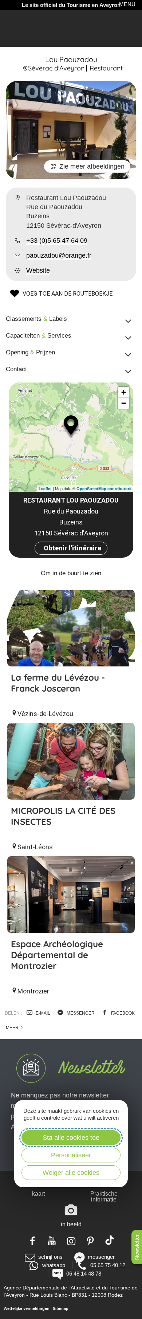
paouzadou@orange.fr (58, 255)
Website (38, 270)
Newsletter (137, 1247)
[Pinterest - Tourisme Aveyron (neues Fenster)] (90, 1240)
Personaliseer (71, 1155)
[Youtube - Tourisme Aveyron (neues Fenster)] (52, 1240)
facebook (122, 1013)
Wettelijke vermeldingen (27, 1308)
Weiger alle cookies (71, 1172)
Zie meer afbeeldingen (92, 166)
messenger (80, 1013)
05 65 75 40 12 (107, 1265)
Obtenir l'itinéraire (72, 548)
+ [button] (123, 392)
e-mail (42, 1013)
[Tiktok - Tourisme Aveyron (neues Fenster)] (110, 1240)
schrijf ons (50, 1257)
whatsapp (53, 1265)
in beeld (71, 1224)
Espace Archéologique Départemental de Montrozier (57, 954)
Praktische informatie (104, 1197)
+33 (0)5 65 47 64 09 (56, 240)
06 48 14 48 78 (83, 1273)
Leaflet (45, 488)
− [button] (123, 403)
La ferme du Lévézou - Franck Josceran (58, 683)
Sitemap (60, 1308)
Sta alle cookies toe (71, 1137)
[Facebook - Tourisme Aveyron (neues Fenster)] (33, 1240)
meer (13, 1027)
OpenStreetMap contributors (103, 488)
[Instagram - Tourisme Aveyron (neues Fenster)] (71, 1240)
